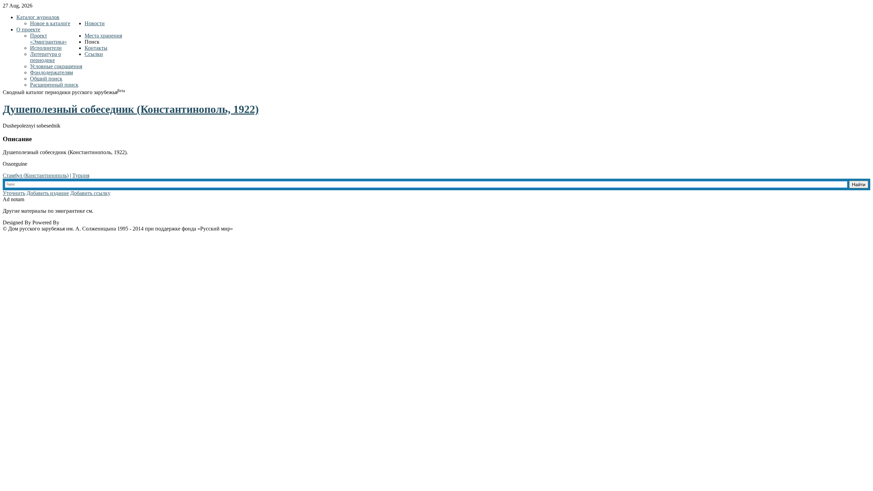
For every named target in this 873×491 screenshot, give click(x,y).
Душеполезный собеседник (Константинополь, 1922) (131, 109)
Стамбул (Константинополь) (36, 175)
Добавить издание (48, 193)
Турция (80, 175)
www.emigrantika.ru (119, 211)
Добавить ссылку (90, 193)
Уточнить (14, 193)
